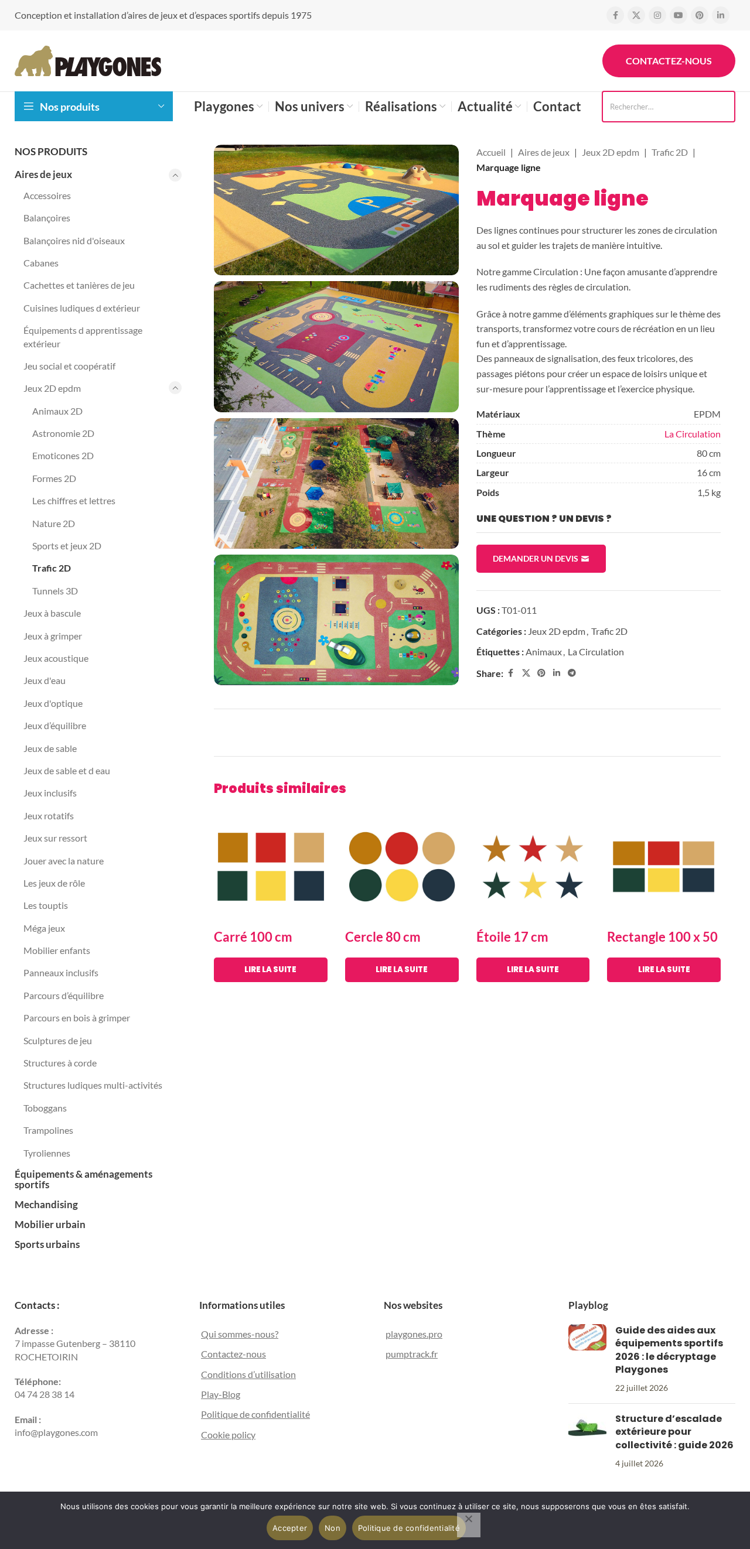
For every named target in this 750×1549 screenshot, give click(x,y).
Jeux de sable (50, 748)
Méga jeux (44, 927)
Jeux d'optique (53, 703)
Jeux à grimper (52, 635)
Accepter (289, 1528)
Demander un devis (535, 558)
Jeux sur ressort (55, 837)
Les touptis (45, 905)
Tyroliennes (46, 1152)
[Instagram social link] (657, 15)
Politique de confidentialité (255, 1414)
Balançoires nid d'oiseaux (74, 240)
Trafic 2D (51, 567)
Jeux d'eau (44, 680)
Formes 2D (54, 478)
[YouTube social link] (678, 15)
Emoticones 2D (63, 455)
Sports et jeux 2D (66, 545)
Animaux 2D (57, 410)
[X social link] (636, 15)
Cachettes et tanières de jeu (79, 284)
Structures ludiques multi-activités (92, 1084)
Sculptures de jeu (57, 1040)
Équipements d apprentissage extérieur (82, 336)
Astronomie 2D (63, 433)
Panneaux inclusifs (60, 972)
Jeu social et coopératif (69, 365)
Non (332, 1528)
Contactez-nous (669, 60)
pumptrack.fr (412, 1353)
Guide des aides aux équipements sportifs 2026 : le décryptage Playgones (669, 1350)
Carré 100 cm (253, 937)
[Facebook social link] (615, 15)
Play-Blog (220, 1394)
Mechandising (46, 1204)
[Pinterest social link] (699, 15)
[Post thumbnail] (587, 1359)
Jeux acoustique (55, 658)
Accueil (491, 152)
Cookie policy (228, 1434)
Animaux (544, 651)
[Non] (468, 1525)
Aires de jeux (43, 174)
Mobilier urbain (50, 1224)
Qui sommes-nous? (239, 1333)
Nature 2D (53, 523)
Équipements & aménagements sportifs (83, 1179)
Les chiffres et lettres (73, 500)
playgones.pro (414, 1333)
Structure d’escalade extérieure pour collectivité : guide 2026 (674, 1432)
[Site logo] (88, 59)
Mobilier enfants (56, 950)
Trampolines (48, 1130)
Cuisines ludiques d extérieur (81, 307)
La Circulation (692, 433)
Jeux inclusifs (50, 792)
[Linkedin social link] (720, 15)
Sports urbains (47, 1244)
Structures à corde (60, 1062)
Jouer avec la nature (63, 860)
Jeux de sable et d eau (66, 770)
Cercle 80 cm (383, 937)
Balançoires (46, 217)
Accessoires (47, 195)
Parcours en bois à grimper (76, 1017)
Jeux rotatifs (48, 815)
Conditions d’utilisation (248, 1374)
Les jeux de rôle (54, 882)
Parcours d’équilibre (63, 995)
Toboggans (45, 1107)
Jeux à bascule (52, 612)
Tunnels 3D (55, 590)
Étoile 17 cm (512, 937)
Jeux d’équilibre (54, 725)
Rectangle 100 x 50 (662, 937)
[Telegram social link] (571, 673)
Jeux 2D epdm (52, 388)
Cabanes (41, 262)
